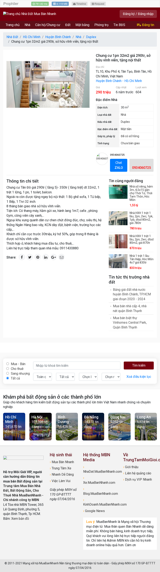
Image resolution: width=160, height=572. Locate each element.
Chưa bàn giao (130, 143)
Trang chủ (13, 25)
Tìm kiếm (138, 365)
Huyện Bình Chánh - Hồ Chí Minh (119, 81)
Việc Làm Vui (60, 481)
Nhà (27, 25)
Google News (94, 511)
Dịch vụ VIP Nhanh (137, 479)
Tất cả (15, 378)
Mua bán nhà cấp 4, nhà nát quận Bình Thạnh (129, 308)
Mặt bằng (82, 25)
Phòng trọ (101, 25)
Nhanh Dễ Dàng (62, 474)
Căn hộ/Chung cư (47, 25)
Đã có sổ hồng (130, 136)
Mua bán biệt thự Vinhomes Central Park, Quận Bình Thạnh (130, 322)
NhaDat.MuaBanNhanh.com (100, 469)
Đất (67, 25)
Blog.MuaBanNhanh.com (100, 491)
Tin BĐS (119, 25)
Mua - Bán (17, 364)
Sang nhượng (20, 374)
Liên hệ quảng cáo (137, 473)
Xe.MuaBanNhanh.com (99, 480)
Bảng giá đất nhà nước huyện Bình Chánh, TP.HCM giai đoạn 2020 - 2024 (132, 294)
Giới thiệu (130, 467)
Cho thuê (17, 369)
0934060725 (117, 154)
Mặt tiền (126, 129)
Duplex (125, 121)
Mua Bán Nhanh (62, 462)
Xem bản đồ (20, 519)
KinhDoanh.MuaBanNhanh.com (100, 502)
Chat (119, 165)
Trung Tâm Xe (60, 468)
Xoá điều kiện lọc (138, 377)
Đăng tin (147, 25)
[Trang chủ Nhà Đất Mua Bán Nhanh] (29, 14)
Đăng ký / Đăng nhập (138, 14)
